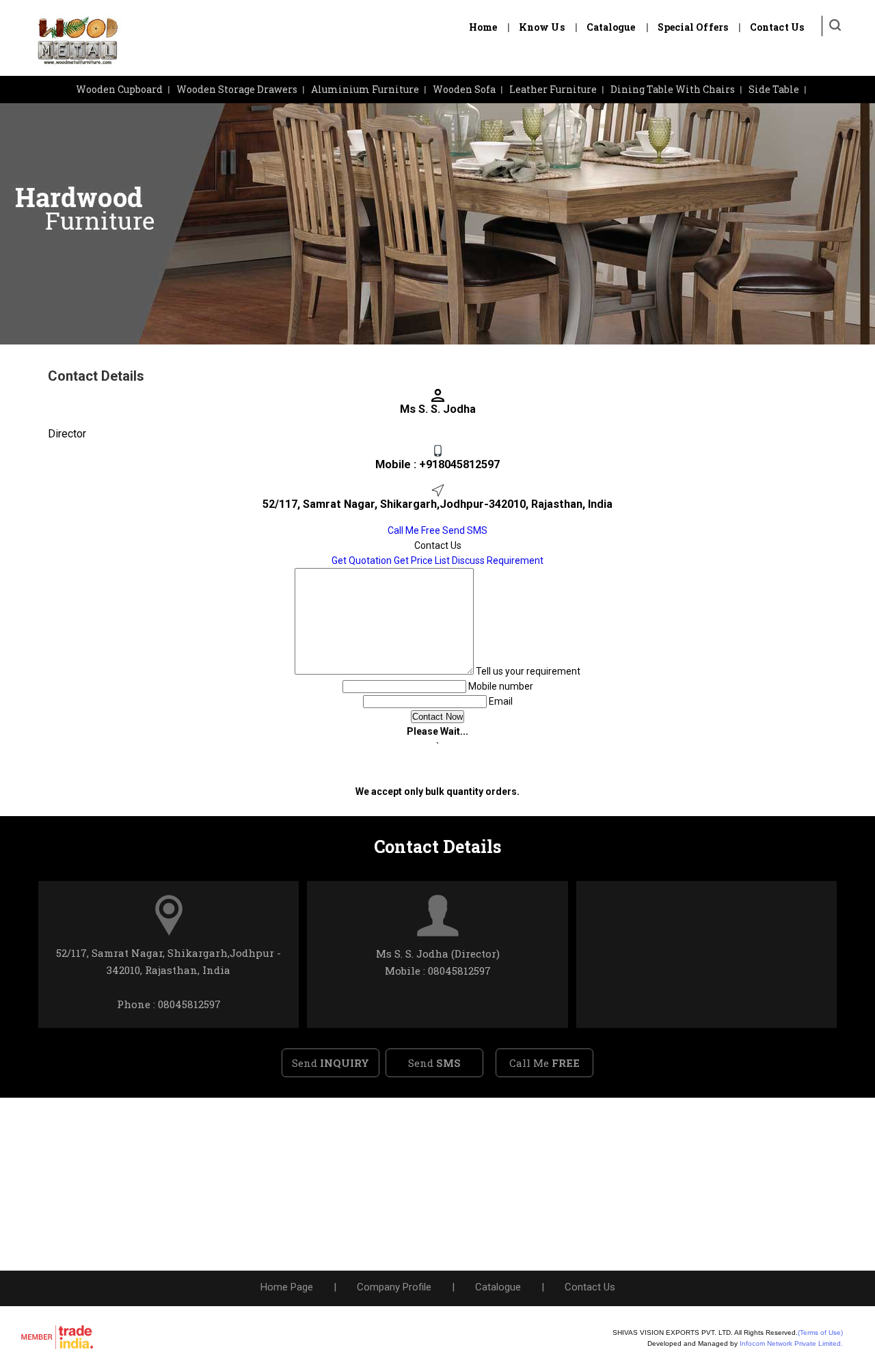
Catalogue (611, 27)
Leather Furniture (553, 89)
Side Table (774, 89)
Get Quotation (362, 560)
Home (483, 27)
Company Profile (394, 1287)
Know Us (542, 27)
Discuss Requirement (497, 560)
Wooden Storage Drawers (236, 89)
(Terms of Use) (820, 1332)
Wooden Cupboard (119, 89)
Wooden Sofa (464, 89)
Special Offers (693, 27)
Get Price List (422, 560)
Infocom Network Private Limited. (791, 1343)
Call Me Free (414, 530)
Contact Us (777, 27)
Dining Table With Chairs (672, 89)
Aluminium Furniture (365, 89)
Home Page (286, 1287)
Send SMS (464, 530)
